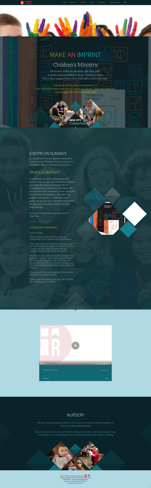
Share (107, 378)
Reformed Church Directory (75, 483)
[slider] (67, 364)
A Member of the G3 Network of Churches (75, 481)
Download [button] (45, 378)
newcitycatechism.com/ (40, 221)
